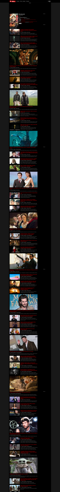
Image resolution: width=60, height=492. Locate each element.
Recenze (18, 1)
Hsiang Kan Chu (29, 19)
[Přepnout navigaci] (49, 1)
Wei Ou (20, 22)
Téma (21, 1)
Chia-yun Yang (33, 19)
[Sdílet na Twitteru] (20, 23)
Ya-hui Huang (27, 21)
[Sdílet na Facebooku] (19, 23)
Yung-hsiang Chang (24, 19)
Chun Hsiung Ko (31, 21)
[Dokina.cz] (13, 1)
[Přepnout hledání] (48, 1)
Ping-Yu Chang (23, 21)
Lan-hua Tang (23, 22)
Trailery (27, 1)
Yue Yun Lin (35, 21)
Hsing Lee (22, 18)
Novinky (24, 1)
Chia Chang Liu (23, 20)
